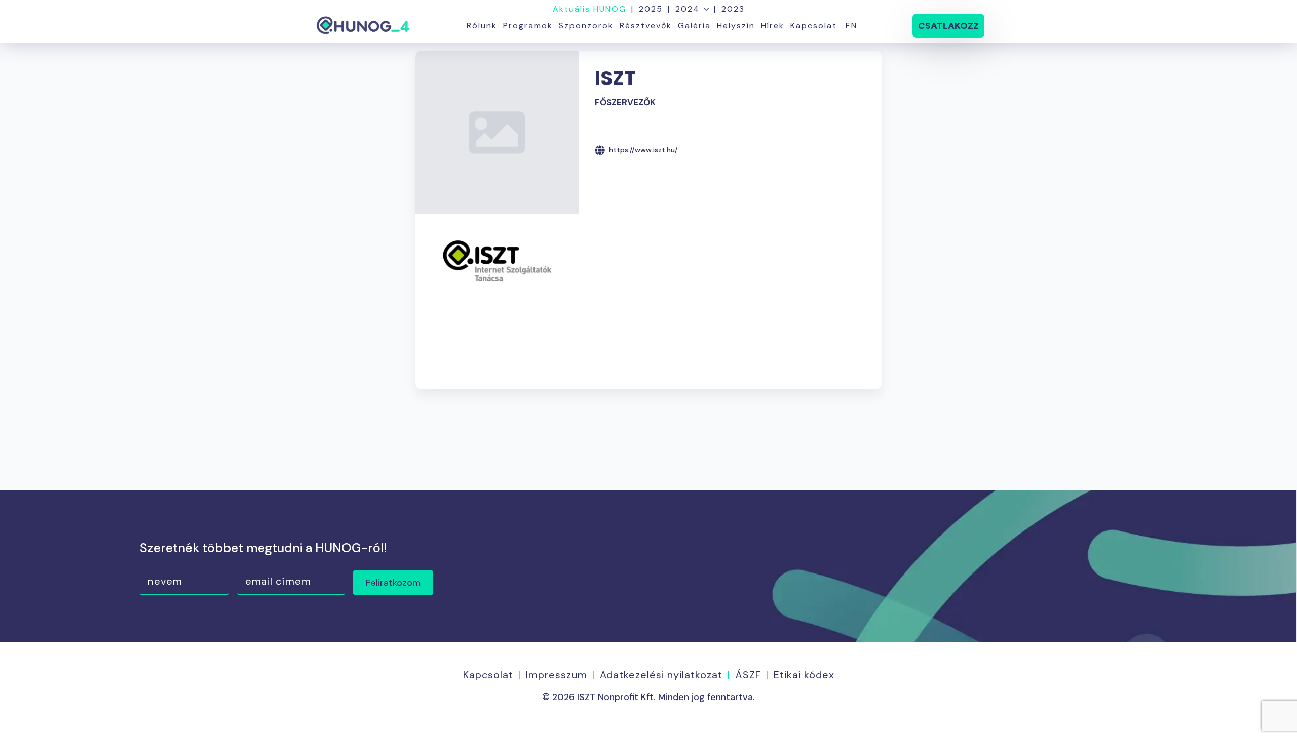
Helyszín (736, 25)
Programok (528, 25)
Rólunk (482, 25)
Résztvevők (646, 25)
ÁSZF (748, 674)
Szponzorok (586, 25)
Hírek (772, 25)
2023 (733, 9)
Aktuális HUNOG (589, 9)
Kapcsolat (813, 25)
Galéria (694, 25)
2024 (687, 9)
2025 (651, 9)
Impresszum (556, 674)
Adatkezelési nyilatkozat (661, 674)
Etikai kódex (804, 674)
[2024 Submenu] (704, 9)
